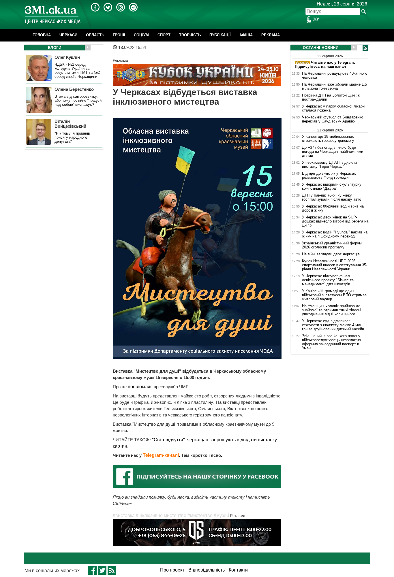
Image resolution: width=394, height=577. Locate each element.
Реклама (270, 35)
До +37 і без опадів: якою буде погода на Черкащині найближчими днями (332, 152)
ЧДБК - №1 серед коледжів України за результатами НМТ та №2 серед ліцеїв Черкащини (77, 71)
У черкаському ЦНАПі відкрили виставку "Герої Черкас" (329, 165)
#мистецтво (200, 515)
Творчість (190, 35)
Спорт (163, 35)
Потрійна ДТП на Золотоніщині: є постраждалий (331, 97)
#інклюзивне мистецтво (161, 515)
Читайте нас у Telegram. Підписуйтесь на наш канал (325, 64)
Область (95, 35)
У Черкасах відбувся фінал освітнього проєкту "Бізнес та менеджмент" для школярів (328, 280)
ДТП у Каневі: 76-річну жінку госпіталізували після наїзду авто (331, 197)
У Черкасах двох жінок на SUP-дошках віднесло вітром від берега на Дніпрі (335, 221)
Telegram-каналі (161, 455)
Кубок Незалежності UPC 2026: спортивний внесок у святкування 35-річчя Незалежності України (334, 265)
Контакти (238, 569)
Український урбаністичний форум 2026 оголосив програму (332, 245)
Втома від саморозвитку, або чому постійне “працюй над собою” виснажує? (78, 101)
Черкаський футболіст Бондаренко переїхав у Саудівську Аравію (332, 119)
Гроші (119, 35)
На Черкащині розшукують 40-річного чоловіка (334, 75)
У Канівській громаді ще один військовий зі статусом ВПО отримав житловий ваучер (334, 295)
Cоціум (141, 35)
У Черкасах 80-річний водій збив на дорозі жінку (333, 208)
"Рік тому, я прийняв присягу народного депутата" (72, 137)
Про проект (172, 569)
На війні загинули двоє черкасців (331, 254)
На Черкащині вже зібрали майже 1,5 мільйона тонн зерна (334, 86)
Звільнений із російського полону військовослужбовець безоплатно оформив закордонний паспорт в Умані (331, 342)
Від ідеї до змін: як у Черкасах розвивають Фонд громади (329, 175)
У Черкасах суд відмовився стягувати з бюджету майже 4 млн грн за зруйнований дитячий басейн (333, 325)
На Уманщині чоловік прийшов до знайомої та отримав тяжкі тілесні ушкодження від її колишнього (331, 310)
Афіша (246, 35)
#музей (221, 515)
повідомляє (141, 386)
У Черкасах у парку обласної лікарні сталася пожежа (333, 108)
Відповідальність (206, 569)
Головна (42, 35)
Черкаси (68, 35)
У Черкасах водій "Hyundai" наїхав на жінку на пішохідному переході (334, 234)
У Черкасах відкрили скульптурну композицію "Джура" (331, 186)
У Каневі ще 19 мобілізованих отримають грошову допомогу (328, 138)
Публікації (220, 35)
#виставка (124, 515)
